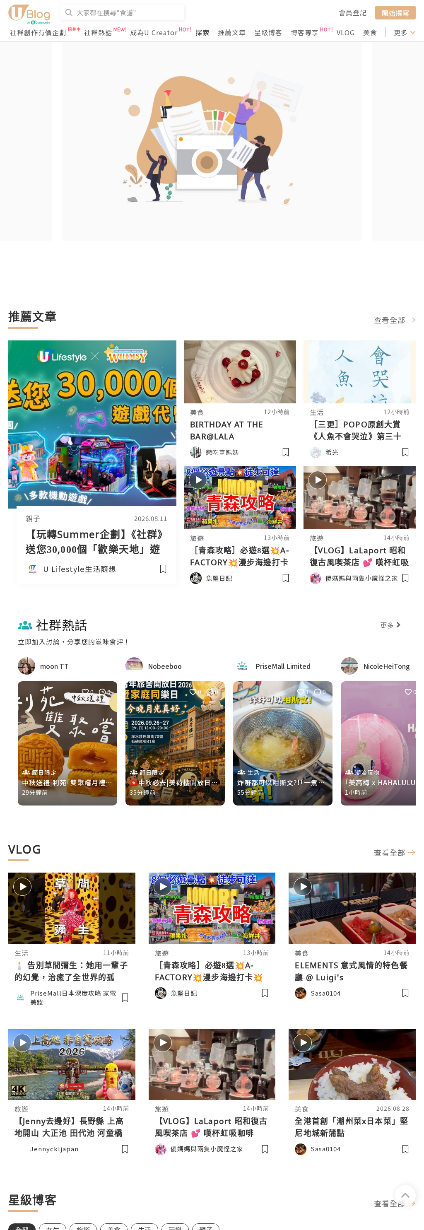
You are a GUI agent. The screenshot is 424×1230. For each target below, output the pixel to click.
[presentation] (31, 143)
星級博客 (268, 32)
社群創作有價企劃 (38, 32)
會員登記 (353, 12)
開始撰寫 (395, 12)
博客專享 (305, 32)
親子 (33, 518)
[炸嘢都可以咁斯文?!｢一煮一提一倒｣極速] (282, 743)
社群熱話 (98, 32)
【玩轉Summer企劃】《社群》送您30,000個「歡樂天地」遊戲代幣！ (94, 549)
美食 (370, 32)
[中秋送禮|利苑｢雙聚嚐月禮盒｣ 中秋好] (67, 743)
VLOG (346, 32)
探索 (202, 32)
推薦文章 (232, 32)
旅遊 (197, 538)
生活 (317, 412)
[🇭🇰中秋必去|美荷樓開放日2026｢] (175, 743)
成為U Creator (154, 32)
